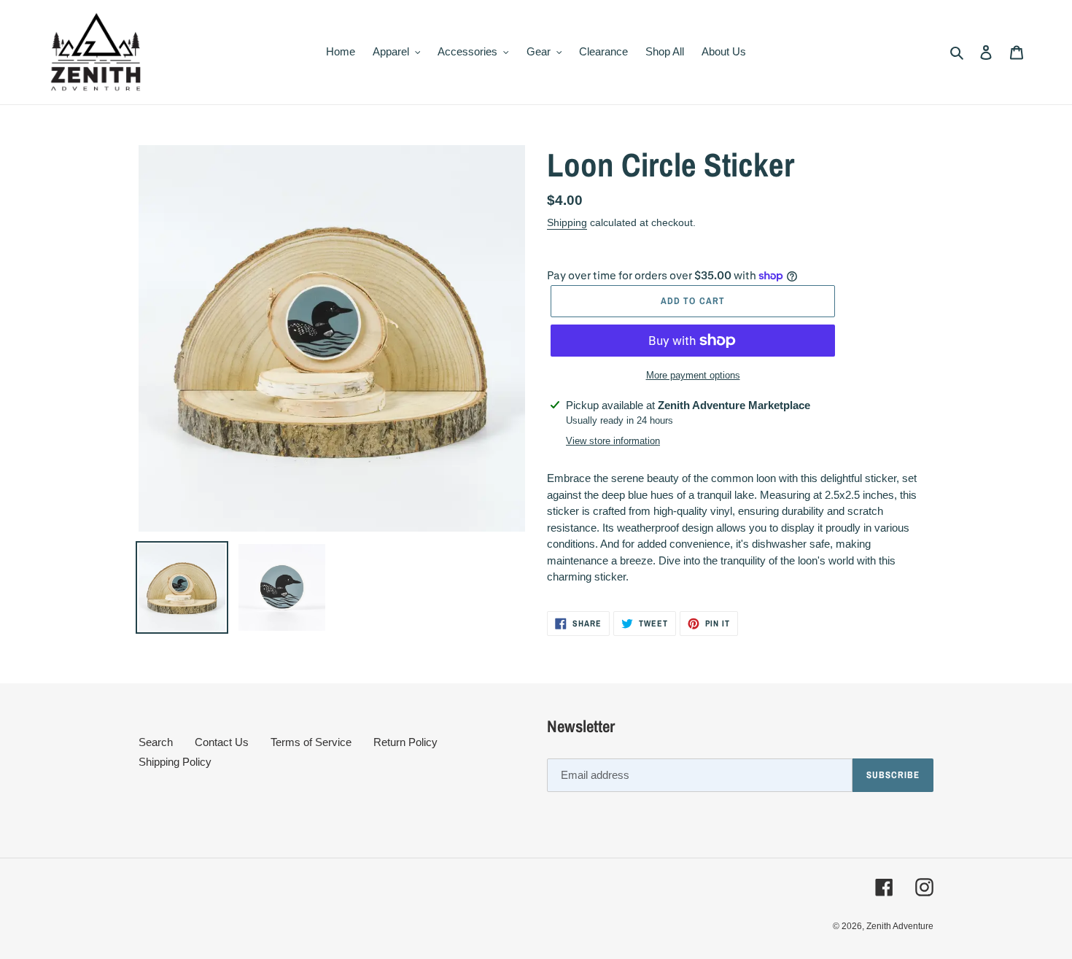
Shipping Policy (175, 762)
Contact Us (222, 742)
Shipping (567, 222)
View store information (613, 440)
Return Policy (405, 742)
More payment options (693, 375)
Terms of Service (311, 742)
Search (156, 742)
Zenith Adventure (899, 926)
